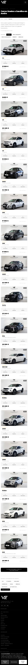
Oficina (2, 622)
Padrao (9, 34)
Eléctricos (4, 586)
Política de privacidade (5, 636)
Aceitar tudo (23, 662)
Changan (2, 618)
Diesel (11, 584)
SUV (3, 581)
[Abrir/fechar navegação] (25, 2)
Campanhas (3, 627)
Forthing (2, 620)
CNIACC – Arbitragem (5, 645)
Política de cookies (4, 638)
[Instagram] (5, 605)
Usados (5, 19)
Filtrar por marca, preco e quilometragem (14, 570)
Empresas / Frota (4, 625)
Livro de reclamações (5, 640)
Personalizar (14, 661)
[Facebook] (2, 605)
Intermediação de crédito (5, 641)
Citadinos (8, 581)
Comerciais (4, 584)
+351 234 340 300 (5, 651)
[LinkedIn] (8, 605)
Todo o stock (5, 589)
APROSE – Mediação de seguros (7, 643)
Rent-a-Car (3, 623)
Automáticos (13, 586)
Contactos (3, 628)
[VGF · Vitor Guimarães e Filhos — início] (4, 2)
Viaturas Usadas (4, 615)
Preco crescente (17, 34)
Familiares (16, 581)
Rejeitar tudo (5, 662)
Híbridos (18, 584)
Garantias (2, 635)
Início (2, 19)
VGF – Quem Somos (4, 611)
